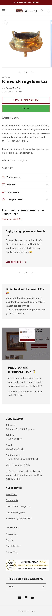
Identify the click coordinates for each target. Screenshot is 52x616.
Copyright (31, 611)
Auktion (9, 540)
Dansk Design (13, 546)
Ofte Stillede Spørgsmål (18, 506)
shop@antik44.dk (15, 449)
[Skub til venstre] (19, 72)
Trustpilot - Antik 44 (12, 219)
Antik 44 (25, 611)
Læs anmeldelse (14, 262)
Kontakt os (11, 494)
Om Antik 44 (12, 500)
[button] (3, 10)
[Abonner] (43, 586)
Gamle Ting (11, 552)
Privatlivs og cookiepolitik (19, 518)
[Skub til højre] (32, 72)
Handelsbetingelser (15, 512)
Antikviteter (11, 534)
